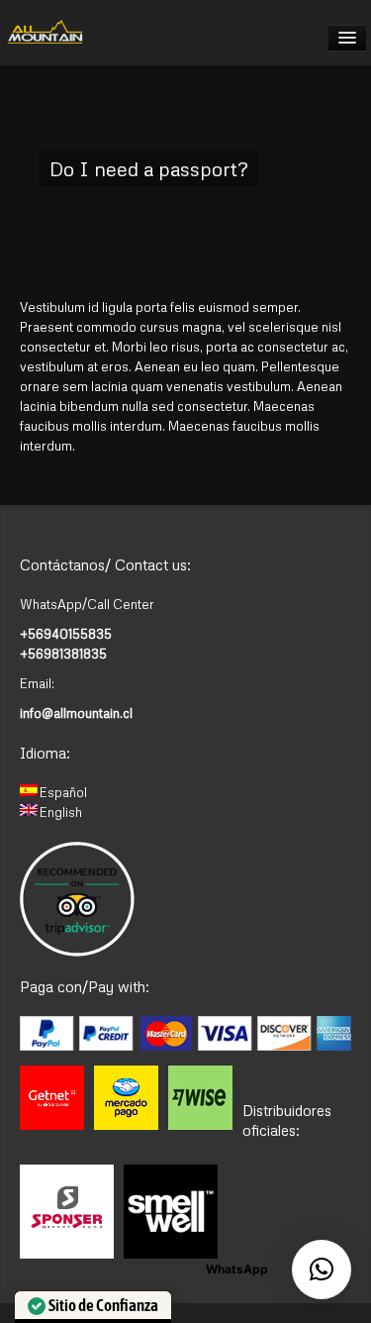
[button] (321, 1269)
